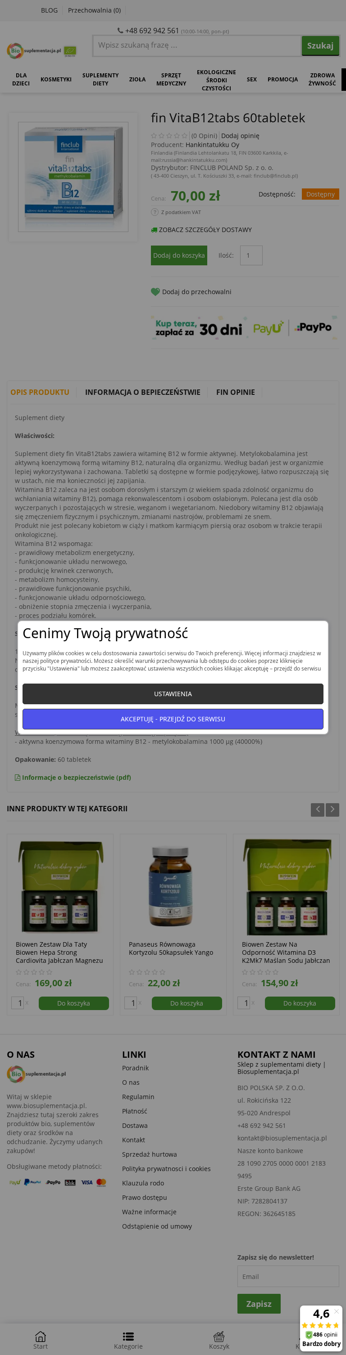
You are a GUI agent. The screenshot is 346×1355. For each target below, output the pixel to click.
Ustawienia (173, 693)
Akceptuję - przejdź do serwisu (173, 719)
